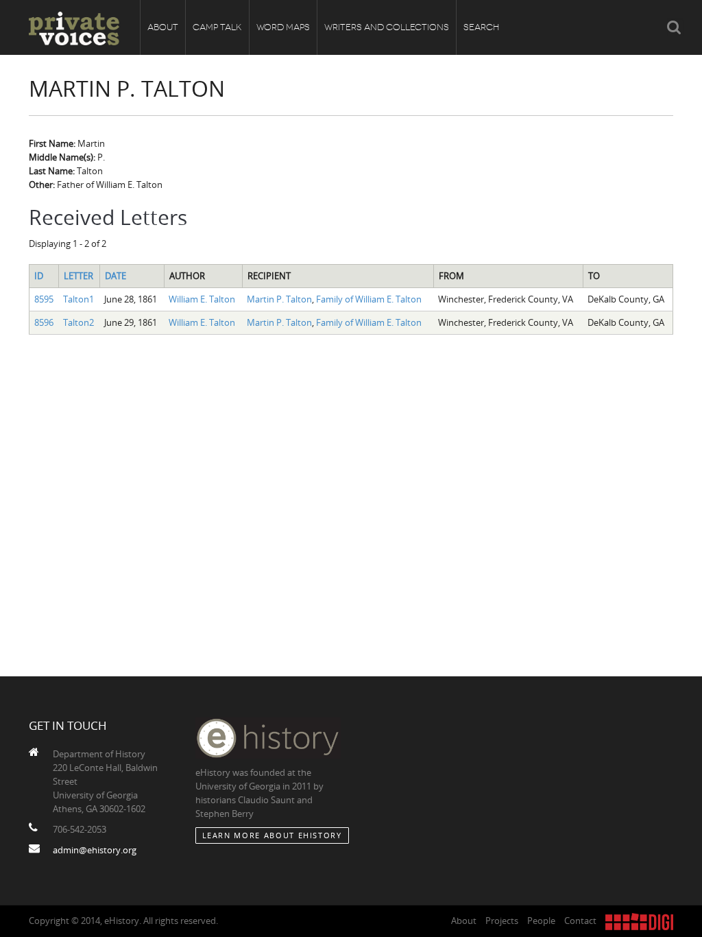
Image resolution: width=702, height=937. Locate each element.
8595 (43, 299)
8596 (43, 322)
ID (38, 276)
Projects (501, 920)
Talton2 (78, 322)
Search (481, 27)
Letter (78, 276)
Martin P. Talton (279, 299)
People (541, 920)
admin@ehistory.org (94, 850)
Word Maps (283, 27)
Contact (580, 920)
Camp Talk (217, 27)
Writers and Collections (386, 27)
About (162, 27)
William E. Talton (202, 299)
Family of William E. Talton (369, 299)
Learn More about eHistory (272, 835)
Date (115, 276)
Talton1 (78, 299)
